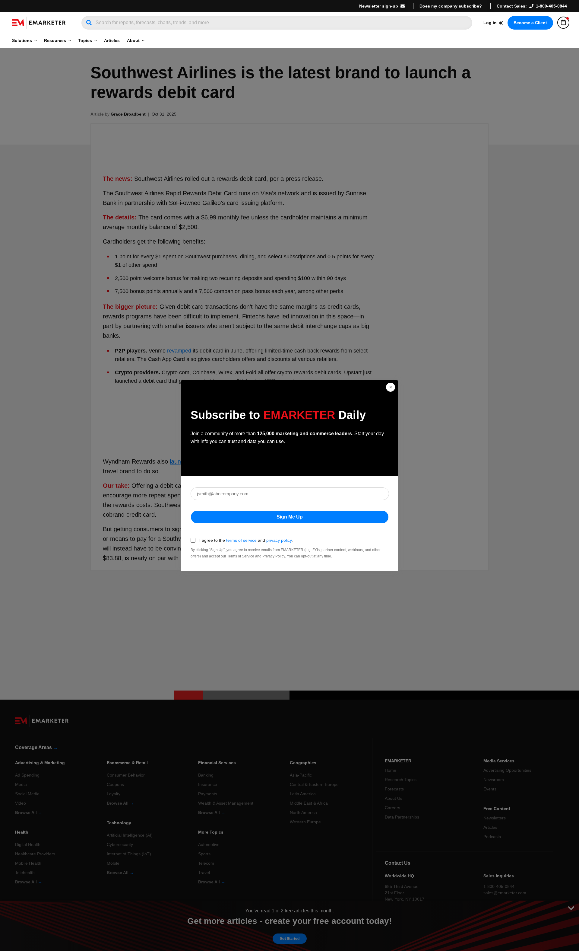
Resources (55, 40)
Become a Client (530, 22)
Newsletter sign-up (378, 6)
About (133, 40)
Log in (490, 22)
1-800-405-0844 (551, 6)
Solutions (22, 40)
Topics (85, 40)
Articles (112, 40)
